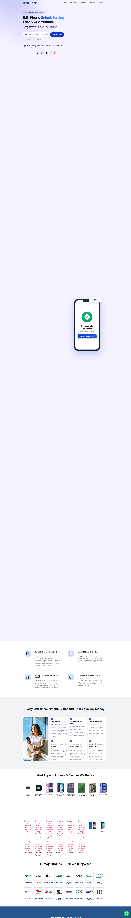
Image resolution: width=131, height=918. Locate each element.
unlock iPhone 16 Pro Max (28, 853)
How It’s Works (74, 2)
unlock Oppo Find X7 (49, 795)
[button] (34, 12)
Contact (101, 2)
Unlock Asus (58, 882)
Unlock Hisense (89, 883)
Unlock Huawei (38, 898)
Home (65, 2)
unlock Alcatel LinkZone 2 (28, 795)
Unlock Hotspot (99, 883)
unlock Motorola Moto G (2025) (71, 795)
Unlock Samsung (89, 899)
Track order (93, 2)
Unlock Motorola (58, 899)
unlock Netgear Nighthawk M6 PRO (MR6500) (38, 854)
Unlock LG (48, 898)
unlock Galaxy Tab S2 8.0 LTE (103, 832)
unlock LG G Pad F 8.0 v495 (60, 853)
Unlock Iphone (48, 882)
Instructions (84, 2)
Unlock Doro (79, 882)
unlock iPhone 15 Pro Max (92, 795)
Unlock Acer (28, 882)
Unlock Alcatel (38, 882)
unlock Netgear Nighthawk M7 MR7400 (38, 796)
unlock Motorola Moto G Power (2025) (81, 796)
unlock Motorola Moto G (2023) (60, 795)
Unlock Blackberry (69, 883)
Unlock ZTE (99, 898)
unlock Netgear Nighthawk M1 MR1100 (49, 854)
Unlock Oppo (79, 898)
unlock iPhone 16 (103, 794)
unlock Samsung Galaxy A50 (92, 832)
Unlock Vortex (28, 898)
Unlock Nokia (69, 898)
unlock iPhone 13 (81, 852)
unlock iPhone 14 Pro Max (71, 853)
